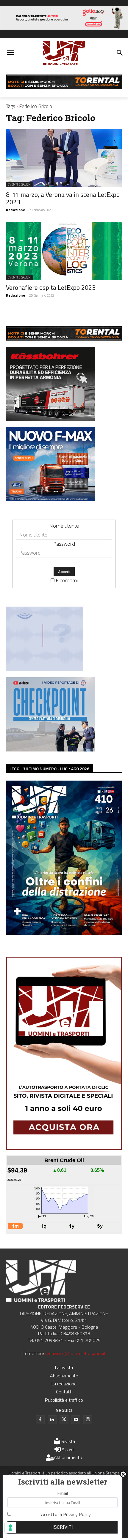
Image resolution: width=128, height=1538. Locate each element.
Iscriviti (62, 1527)
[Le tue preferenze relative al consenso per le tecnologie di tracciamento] (10, 1527)
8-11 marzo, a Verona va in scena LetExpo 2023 (63, 198)
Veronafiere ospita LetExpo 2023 (51, 287)
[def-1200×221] (64, 27)
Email (62, 1493)
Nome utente (64, 525)
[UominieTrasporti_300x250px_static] (50, 419)
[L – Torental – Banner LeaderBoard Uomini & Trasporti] (64, 87)
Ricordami (67, 580)
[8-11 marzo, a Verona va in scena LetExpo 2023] (64, 158)
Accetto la (66, 1514)
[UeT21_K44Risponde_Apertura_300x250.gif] (44, 669)
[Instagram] (87, 1419)
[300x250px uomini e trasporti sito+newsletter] (50, 499)
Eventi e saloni (20, 184)
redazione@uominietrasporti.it (75, 1353)
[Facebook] (40, 1419)
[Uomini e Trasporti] (64, 53)
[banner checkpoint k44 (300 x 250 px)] (50, 749)
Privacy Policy (77, 1514)
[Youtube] (75, 1419)
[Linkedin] (52, 1419)
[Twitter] (64, 1419)
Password (64, 543)
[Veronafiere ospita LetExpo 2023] (64, 251)
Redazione (15, 210)
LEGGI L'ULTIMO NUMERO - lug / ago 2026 (49, 768)
